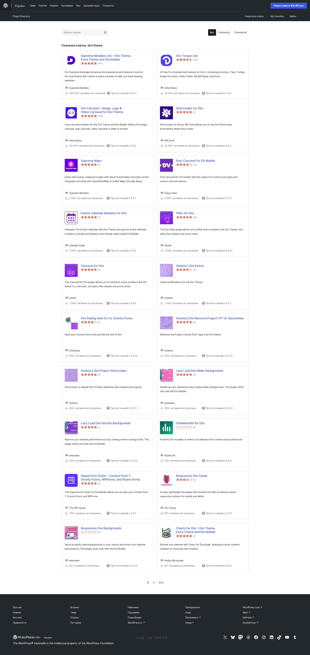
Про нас (17, 607)
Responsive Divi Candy (191, 475)
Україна (48, 637)
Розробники (134, 617)
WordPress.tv (136, 622)
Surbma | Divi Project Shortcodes (104, 370)
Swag (189, 622)
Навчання (133, 607)
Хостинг (17, 617)
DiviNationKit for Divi (190, 423)
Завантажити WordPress (289, 5)
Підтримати (193, 617)
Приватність (19, 622)
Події (188, 612)
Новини (17, 612)
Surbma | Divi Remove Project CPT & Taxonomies (210, 318)
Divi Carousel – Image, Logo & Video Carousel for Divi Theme (102, 110)
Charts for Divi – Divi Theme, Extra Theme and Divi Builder (196, 530)
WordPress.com (252, 607)
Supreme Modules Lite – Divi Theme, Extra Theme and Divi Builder (106, 57)
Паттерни (75, 622)
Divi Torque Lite (187, 55)
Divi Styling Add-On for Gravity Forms (106, 318)
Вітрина (74, 607)
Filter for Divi (185, 213)
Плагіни (74, 617)
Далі (161, 582)
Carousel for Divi (92, 265)
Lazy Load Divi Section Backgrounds (106, 423)
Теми (73, 612)
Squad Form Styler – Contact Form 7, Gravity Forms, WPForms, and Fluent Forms (110, 477)
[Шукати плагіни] (105, 32)
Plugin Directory (21, 16)
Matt (246, 612)
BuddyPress (250, 622)
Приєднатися (192, 607)
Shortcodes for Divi (189, 108)
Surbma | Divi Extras (190, 265)
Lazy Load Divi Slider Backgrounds (199, 370)
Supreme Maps (91, 160)
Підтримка (133, 612)
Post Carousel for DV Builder (195, 160)
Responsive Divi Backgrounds (101, 528)
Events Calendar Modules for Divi (103, 213)
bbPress (248, 617)
